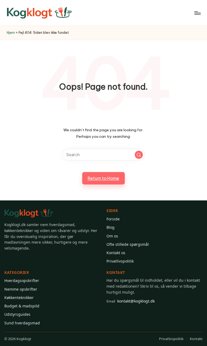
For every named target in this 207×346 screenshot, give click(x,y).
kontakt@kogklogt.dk (130, 301)
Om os (112, 235)
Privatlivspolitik (120, 261)
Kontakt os (115, 252)
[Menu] (197, 13)
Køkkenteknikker (19, 297)
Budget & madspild (21, 305)
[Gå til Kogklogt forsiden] (28, 213)
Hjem (11, 33)
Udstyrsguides (17, 314)
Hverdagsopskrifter (21, 280)
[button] (139, 155)
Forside (113, 218)
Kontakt (196, 338)
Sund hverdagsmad (22, 322)
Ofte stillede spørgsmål (127, 244)
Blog (110, 227)
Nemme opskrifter (20, 289)
